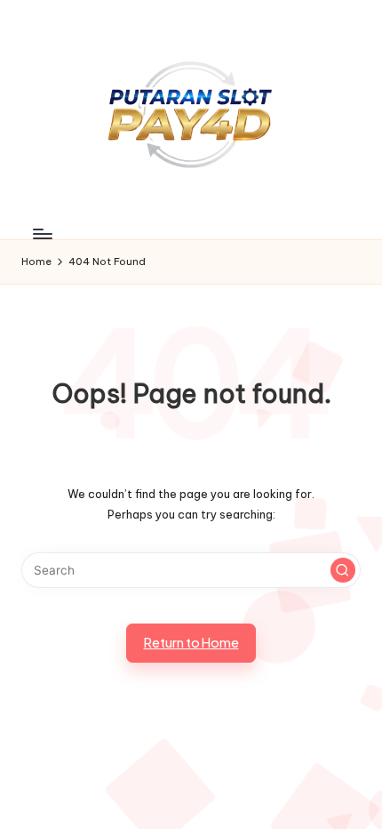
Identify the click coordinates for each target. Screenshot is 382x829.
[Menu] (42, 234)
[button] (342, 570)
